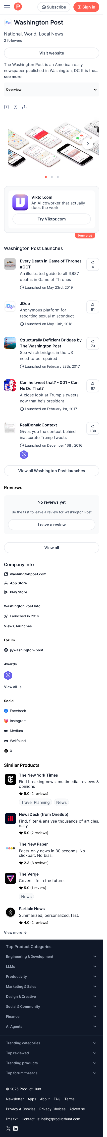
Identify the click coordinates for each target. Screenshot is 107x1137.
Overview (14, 89)
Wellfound (18, 741)
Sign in (88, 6)
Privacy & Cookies (20, 1109)
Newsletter (15, 1099)
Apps (32, 1099)
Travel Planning (35, 802)
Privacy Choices (52, 1109)
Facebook (18, 711)
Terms (69, 1099)
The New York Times (38, 775)
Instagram (18, 721)
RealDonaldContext (38, 424)
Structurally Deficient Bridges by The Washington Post (51, 342)
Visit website (51, 52)
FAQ (57, 1099)
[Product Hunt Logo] (18, 6)
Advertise (77, 1109)
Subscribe (56, 6)
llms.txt (12, 1119)
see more (12, 76)
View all (51, 547)
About (45, 1099)
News (61, 802)
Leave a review (52, 524)
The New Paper (33, 844)
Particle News (32, 908)
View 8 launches (18, 626)
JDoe (25, 303)
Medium (16, 731)
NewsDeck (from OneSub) (43, 814)
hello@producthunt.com (60, 1119)
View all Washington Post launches (51, 470)
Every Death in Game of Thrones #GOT (51, 263)
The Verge (29, 874)
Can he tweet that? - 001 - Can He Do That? (49, 385)
